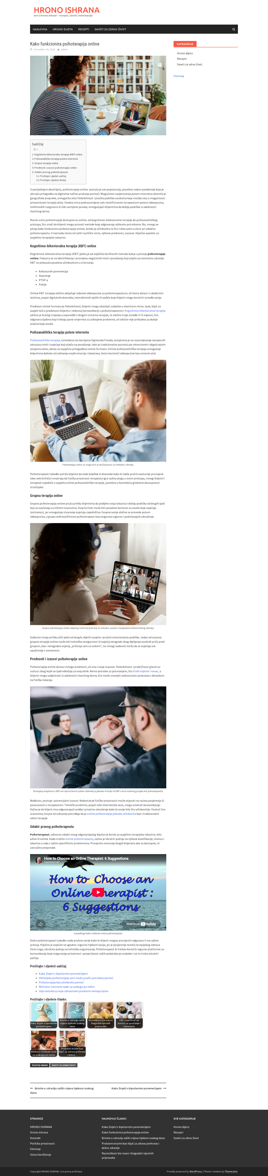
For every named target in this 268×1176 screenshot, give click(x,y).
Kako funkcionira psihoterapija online (125, 1132)
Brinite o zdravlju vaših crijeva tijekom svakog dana (133, 1138)
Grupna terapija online (46, 163)
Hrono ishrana (39, 1132)
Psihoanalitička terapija (45, 340)
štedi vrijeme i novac (145, 671)
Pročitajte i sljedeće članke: (53, 180)
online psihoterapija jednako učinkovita (111, 813)
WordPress (196, 1171)
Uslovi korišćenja (40, 1154)
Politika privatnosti (42, 1143)
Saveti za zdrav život (110, 29)
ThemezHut (231, 1171)
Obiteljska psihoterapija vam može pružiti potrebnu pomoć (76, 978)
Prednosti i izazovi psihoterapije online (55, 167)
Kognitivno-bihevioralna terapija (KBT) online (58, 154)
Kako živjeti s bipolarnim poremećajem (63, 973)
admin (64, 49)
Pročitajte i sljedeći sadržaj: (53, 176)
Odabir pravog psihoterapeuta (51, 172)
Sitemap (179, 76)
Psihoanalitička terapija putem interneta (56, 158)
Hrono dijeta (63, 29)
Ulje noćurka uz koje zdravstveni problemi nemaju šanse (73, 991)
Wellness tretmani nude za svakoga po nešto (67, 986)
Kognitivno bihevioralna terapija (145, 310)
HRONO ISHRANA (67, 10)
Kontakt (35, 1138)
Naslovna (40, 29)
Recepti (83, 29)
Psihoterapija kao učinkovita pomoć (61, 982)
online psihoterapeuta (79, 839)
